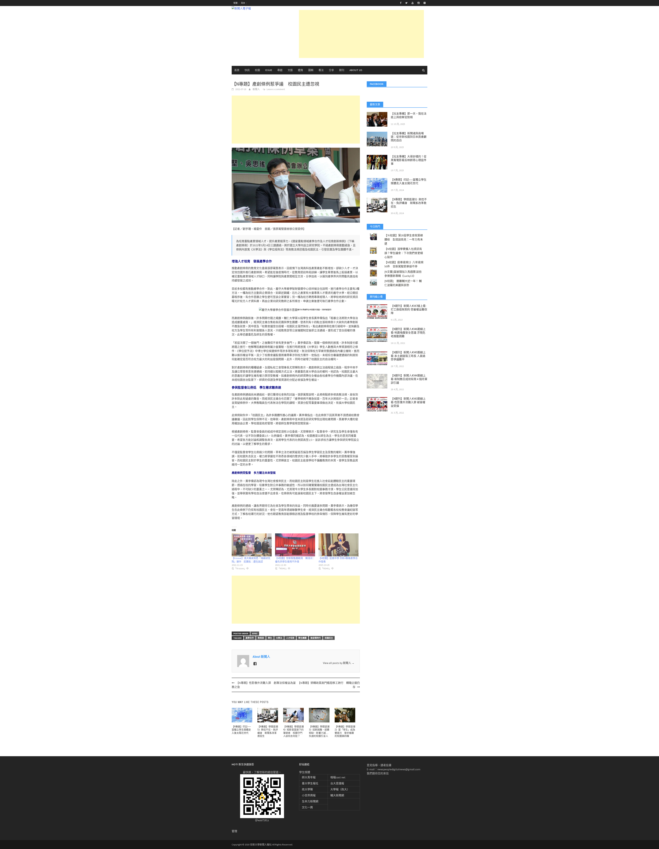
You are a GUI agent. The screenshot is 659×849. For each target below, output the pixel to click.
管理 (234, 831)
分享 (331, 70)
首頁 (236, 70)
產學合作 (250, 638)
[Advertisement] (361, 34)
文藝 (290, 70)
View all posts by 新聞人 (338, 663)
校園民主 (329, 638)
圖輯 (310, 70)
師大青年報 (309, 777)
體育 (300, 70)
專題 (279, 70)
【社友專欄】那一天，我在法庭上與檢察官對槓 (408, 115)
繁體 (235, 3)
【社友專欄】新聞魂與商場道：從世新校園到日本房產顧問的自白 (408, 137)
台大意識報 (337, 783)
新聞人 (256, 89)
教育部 (261, 638)
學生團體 (302, 638)
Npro (254, 633)
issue (268, 70)
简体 (243, 3)
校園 (257, 70)
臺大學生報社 (310, 783)
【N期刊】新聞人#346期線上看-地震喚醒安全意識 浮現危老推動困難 (408, 332)
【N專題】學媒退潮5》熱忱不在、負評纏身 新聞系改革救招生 (409, 203)
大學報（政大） (340, 789)
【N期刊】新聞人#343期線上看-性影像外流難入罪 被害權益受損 (408, 402)
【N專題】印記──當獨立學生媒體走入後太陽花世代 (241, 729)
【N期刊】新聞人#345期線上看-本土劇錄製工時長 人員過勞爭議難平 (408, 356)
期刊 (341, 70)
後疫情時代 (315, 638)
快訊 (247, 70)
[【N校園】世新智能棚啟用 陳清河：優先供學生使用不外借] (295, 544)
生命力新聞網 (310, 801)
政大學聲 (307, 789)
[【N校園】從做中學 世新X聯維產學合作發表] (339, 544)
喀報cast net (337, 777)
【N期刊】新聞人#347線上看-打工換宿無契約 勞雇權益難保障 (409, 309)
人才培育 (290, 638)
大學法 (279, 638)
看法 (321, 70)
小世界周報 (309, 795)
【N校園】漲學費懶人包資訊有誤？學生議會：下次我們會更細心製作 (403, 253)
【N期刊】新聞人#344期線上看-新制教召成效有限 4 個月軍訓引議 (409, 379)
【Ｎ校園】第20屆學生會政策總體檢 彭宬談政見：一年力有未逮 (403, 239)
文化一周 (307, 807)
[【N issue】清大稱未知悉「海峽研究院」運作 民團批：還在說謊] (252, 544)
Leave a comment (276, 89)
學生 (270, 638)
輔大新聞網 (337, 795)
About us (355, 70)
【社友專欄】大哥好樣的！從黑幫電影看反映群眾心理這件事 (408, 160)
